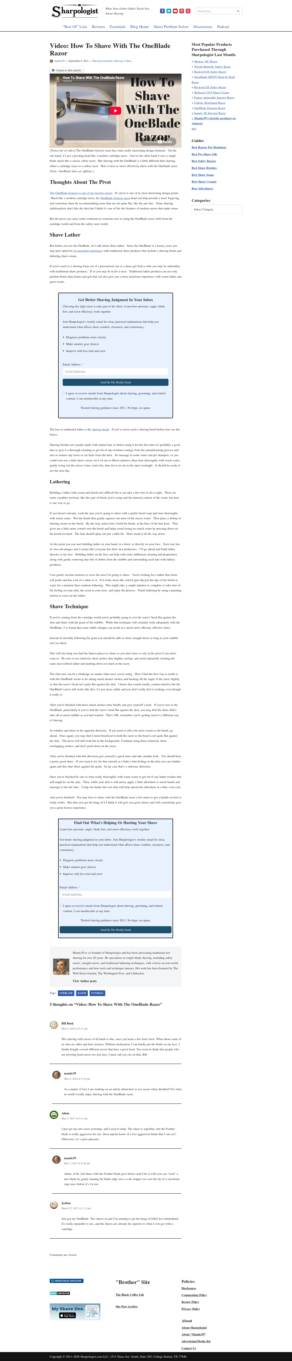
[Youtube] (175, 11)
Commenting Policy (194, 1295)
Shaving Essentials (102, 61)
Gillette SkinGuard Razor (209, 103)
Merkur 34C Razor (205, 61)
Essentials (118, 26)
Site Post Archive (127, 1306)
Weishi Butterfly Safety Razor (212, 67)
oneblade (66, 993)
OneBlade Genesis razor (115, 198)
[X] (168, 11)
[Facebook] (162, 11)
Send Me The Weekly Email (116, 382)
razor (82, 993)
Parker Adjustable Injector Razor (214, 97)
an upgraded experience (88, 251)
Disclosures (188, 1288)
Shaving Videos (123, 61)
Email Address (72, 364)
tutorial (97, 993)
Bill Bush (68, 1023)
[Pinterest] (181, 11)
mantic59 (59, 61)
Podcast (223, 26)
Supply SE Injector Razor (210, 113)
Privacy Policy (190, 1309)
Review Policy (190, 1302)
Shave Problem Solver (171, 26)
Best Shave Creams (204, 181)
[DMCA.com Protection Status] (60, 1294)
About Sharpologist (194, 1327)
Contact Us (188, 1348)
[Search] (238, 11)
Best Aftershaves (202, 188)
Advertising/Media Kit (196, 1341)
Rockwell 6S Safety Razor (210, 72)
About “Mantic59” (193, 1334)
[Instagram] (188, 11)
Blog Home (139, 26)
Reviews (98, 26)
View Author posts (85, 981)
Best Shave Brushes (204, 168)
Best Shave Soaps (203, 175)
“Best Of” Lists (75, 26)
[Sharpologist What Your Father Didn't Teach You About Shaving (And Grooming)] (75, 11)
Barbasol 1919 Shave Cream (211, 92)
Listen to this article (68, 70)
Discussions (202, 26)
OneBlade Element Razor (209, 108)
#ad (194, 128)
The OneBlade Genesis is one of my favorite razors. (81, 193)
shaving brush (100, 429)
